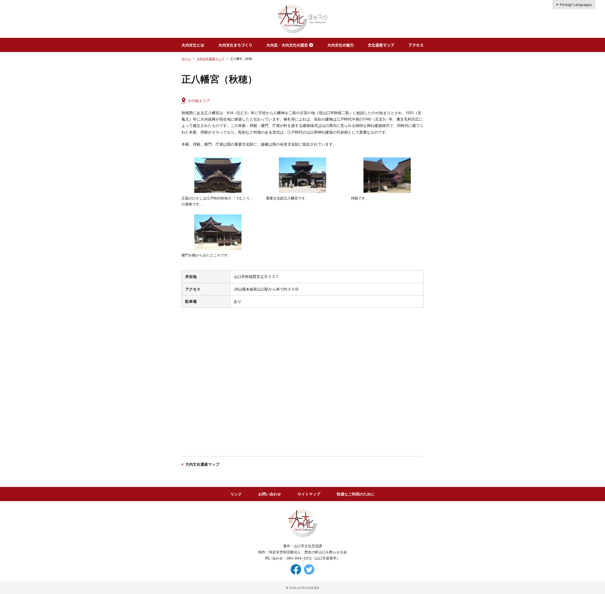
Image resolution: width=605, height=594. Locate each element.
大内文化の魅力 (340, 45)
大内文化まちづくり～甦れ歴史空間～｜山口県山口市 (302, 19)
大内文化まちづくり (235, 45)
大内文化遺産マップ (210, 59)
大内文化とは (193, 45)
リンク (236, 494)
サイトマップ (309, 494)
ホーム (186, 59)
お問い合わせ (269, 494)
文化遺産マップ (381, 45)
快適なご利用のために (356, 494)
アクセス (416, 45)
